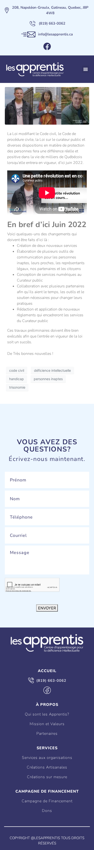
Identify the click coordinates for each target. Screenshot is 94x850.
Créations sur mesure (47, 777)
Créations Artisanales (47, 767)
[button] (85, 69)
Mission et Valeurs (47, 724)
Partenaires (47, 733)
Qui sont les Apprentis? (47, 714)
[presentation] (32, 585)
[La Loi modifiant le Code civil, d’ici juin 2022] (47, 105)
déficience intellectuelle (52, 370)
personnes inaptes (48, 379)
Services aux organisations (47, 757)
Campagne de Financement (47, 801)
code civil (16, 370)
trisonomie (17, 387)
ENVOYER (47, 608)
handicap (16, 379)
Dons (47, 810)
